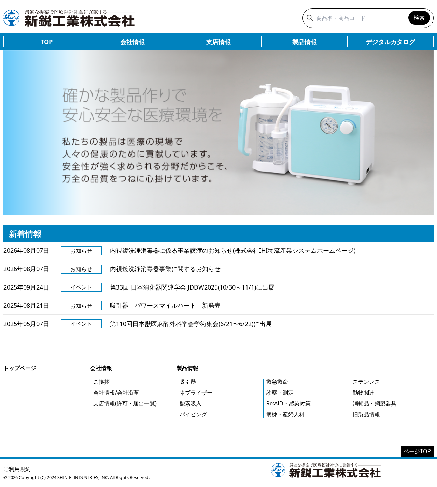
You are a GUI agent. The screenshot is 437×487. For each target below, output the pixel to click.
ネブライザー (196, 392)
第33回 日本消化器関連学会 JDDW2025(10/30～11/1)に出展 (192, 287)
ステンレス (366, 381)
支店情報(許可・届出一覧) (125, 403)
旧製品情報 (366, 414)
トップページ (19, 368)
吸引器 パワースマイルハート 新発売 (165, 305)
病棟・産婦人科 (285, 414)
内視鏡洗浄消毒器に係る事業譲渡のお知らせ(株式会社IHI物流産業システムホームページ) (232, 250)
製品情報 (304, 42)
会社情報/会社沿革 (116, 392)
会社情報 (132, 42)
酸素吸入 (190, 403)
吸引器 (188, 381)
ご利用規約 (17, 469)
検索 (419, 17)
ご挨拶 (101, 381)
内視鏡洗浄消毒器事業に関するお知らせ (165, 269)
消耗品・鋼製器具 (374, 403)
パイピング (193, 414)
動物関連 (364, 392)
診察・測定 (280, 392)
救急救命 (277, 381)
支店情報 (218, 42)
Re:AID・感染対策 (288, 403)
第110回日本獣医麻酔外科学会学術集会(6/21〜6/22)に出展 (191, 324)
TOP (47, 42)
